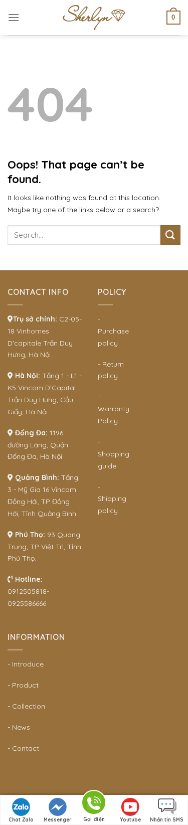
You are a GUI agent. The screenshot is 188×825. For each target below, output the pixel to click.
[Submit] (170, 235)
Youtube (130, 819)
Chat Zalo (21, 819)
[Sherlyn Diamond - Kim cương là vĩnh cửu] (94, 17)
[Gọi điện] (94, 804)
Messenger (58, 819)
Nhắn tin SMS (166, 819)
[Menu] (14, 17)
